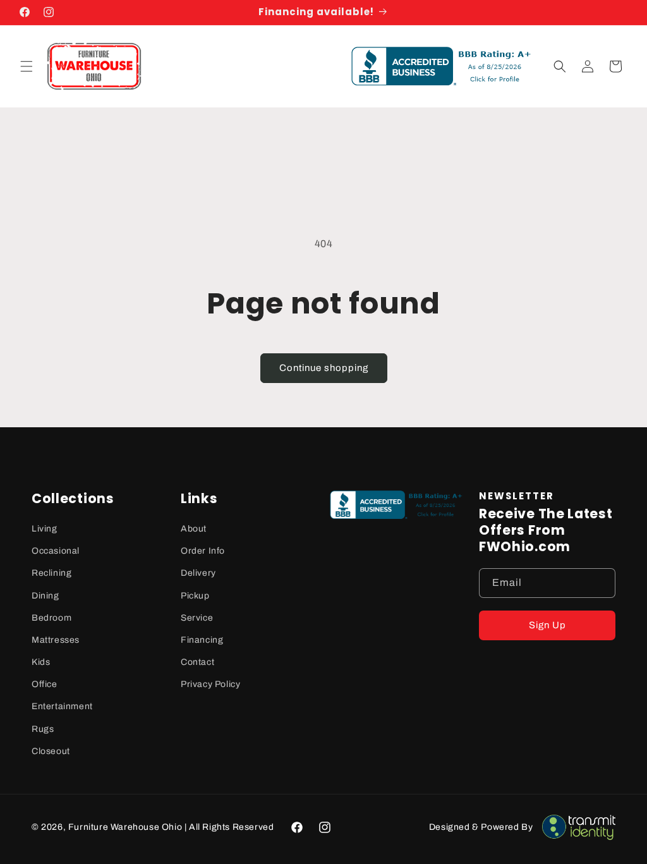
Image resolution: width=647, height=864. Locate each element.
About (194, 528)
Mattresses (56, 640)
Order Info (203, 551)
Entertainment (62, 706)
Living (44, 528)
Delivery (198, 573)
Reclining (51, 573)
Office (44, 684)
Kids (41, 662)
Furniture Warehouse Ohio (125, 827)
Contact (197, 662)
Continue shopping (323, 368)
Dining (45, 595)
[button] (26, 66)
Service (197, 618)
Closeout (51, 751)
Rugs (43, 729)
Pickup (195, 595)
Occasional (56, 551)
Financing (202, 640)
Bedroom (51, 618)
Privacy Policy (210, 684)
